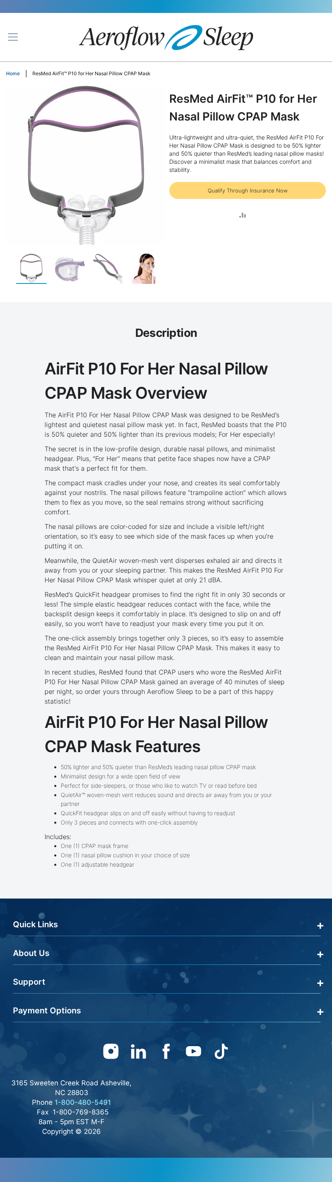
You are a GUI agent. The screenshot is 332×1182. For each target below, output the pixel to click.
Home (13, 73)
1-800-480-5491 (83, 1102)
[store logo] (166, 37)
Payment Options (47, 1010)
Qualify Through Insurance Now (247, 190)
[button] (74, 268)
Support (29, 982)
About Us (31, 953)
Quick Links (35, 924)
